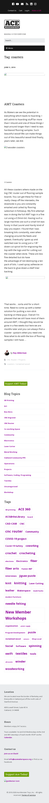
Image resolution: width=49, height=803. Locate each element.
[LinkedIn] (31, 4)
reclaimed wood (23, 364)
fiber (33, 561)
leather (9, 590)
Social (9, 646)
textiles (21, 653)
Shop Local (36, 639)
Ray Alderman (20, 353)
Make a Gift (36, 10)
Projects (21, 359)
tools (33, 653)
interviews (11, 576)
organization (11, 626)
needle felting (15, 603)
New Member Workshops (18, 615)
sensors (26, 639)
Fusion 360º (27, 569)
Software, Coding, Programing (17, 475)
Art (5, 406)
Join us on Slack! (11, 753)
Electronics (9, 440)
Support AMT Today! (16, 383)
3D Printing (9, 400)
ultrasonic (9, 662)
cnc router (14, 531)
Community (9, 435)
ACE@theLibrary (15, 516)
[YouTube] (17, 4)
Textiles (7, 481)
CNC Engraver (10, 417)
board (30, 517)
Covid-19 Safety (14, 545)
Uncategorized (11, 486)
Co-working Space (12, 429)
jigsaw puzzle (27, 576)
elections (9, 561)
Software (21, 646)
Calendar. (8, 737)
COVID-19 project (16, 539)
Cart (20, 10)
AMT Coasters (14, 104)
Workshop (8, 492)
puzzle (32, 632)
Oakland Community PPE (14, 458)
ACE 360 (24, 509)
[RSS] (27, 4)
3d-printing (10, 510)
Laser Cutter (9, 446)
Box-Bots (8, 412)
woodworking (14, 669)
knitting (20, 583)
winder (20, 661)
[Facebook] (13, 4)
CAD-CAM (11, 523)
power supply (25, 626)
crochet (11, 553)
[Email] (22, 4)
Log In (27, 10)
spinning (35, 646)
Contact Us (12, 10)
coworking (32, 545)
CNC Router (12, 359)
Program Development (15, 632)
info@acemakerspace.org (20, 759)
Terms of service (29, 795)
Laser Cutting (36, 583)
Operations (9, 463)
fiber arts (12, 568)
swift (9, 653)
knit (8, 583)
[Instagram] (35, 4)
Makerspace (23, 590)
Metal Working (10, 452)
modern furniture (13, 597)
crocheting (27, 553)
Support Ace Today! (16, 774)
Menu (10, 48)
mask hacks (38, 591)
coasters (10, 364)
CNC (22, 523)
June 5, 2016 (9, 67)
